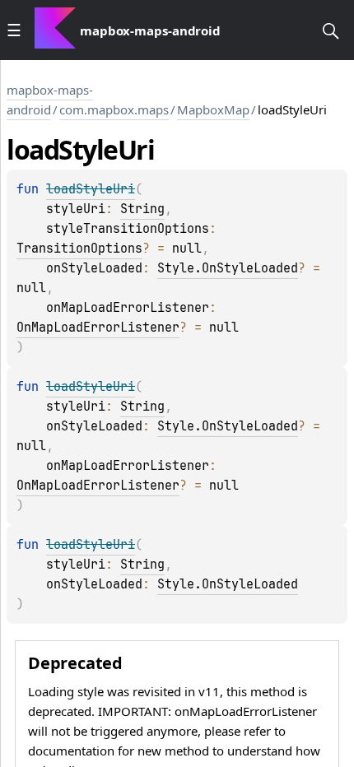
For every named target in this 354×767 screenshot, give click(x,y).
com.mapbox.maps (114, 109)
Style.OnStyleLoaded (227, 268)
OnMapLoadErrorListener (97, 327)
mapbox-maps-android (50, 99)
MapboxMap (213, 109)
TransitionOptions (79, 248)
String (142, 209)
